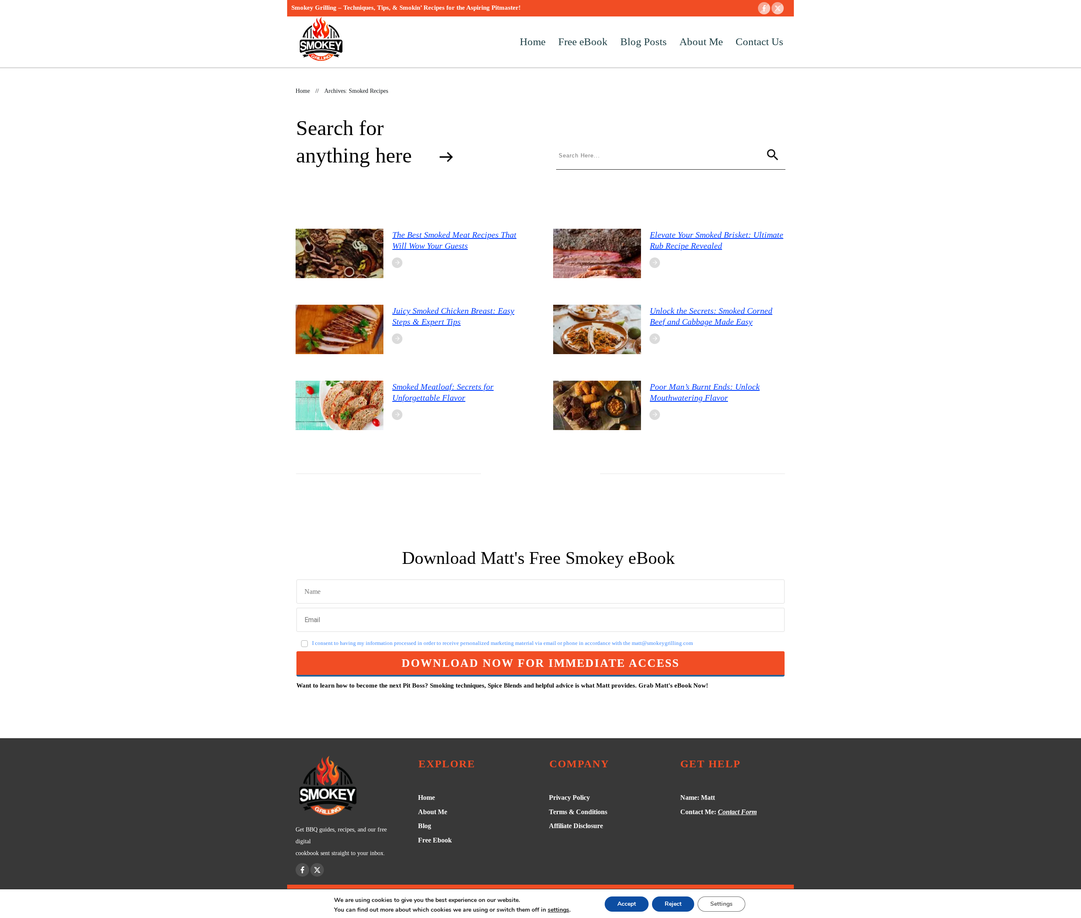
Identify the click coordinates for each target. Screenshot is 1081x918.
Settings (721, 904)
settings (558, 910)
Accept (626, 904)
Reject (673, 904)
